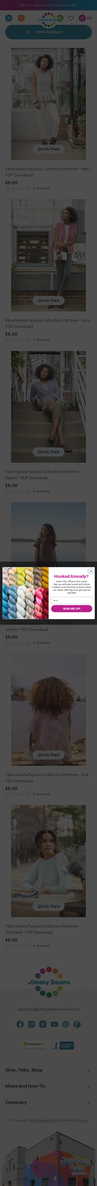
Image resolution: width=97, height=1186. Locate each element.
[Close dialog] (91, 571)
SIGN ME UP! (71, 608)
